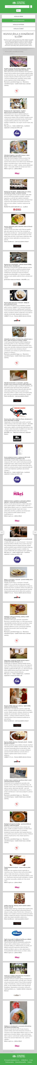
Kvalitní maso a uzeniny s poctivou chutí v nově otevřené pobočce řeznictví (17, 780)
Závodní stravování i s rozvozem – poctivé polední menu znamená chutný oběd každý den (17, 383)
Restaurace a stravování (20, 50)
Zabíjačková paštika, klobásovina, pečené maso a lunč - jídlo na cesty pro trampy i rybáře (18, 339)
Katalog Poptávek (18, 24)
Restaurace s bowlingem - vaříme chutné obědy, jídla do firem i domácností (18, 265)
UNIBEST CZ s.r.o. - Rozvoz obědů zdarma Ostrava (17, 316)
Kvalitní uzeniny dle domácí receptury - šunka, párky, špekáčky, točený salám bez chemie (17, 69)
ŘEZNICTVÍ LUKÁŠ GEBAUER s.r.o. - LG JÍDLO (16, 207)
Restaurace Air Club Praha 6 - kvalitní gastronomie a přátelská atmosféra (15, 111)
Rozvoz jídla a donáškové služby (14, 51)
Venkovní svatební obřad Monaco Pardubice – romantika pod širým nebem (17, 976)
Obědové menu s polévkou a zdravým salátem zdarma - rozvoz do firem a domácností (17, 501)
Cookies (30, 1062)
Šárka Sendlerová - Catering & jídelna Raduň (16, 241)
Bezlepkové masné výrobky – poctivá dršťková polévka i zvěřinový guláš (17, 824)
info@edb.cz (24, 1060)
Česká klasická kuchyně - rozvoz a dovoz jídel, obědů (17, 868)
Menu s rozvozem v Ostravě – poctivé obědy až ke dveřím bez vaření (18, 580)
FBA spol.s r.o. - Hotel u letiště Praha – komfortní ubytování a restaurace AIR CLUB (17, 126)
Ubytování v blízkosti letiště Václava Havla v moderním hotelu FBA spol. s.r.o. (16, 661)
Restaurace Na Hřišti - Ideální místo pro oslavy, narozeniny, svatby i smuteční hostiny (17, 192)
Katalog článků (19, 29)
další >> (13, 53)
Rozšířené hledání (27, 6)
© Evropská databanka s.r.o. (11, 1060)
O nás (31, 1060)
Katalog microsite (7, 50)
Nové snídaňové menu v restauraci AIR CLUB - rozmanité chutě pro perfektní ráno (17, 457)
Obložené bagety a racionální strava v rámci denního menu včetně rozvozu (17, 155)
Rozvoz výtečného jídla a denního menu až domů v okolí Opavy (18, 227)
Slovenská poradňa (20, 1062)
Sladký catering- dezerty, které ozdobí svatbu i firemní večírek (17, 906)
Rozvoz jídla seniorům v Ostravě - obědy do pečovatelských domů (16, 303)
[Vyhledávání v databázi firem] (18, 1056)
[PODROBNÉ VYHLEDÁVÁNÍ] (2, 532)
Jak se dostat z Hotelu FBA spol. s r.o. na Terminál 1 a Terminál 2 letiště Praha (18, 539)
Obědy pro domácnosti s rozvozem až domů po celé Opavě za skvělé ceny (17, 1026)
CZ (18, 10)
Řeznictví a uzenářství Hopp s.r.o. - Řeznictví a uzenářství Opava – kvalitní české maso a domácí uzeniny (17, 83)
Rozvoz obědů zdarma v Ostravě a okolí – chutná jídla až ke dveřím (18, 742)
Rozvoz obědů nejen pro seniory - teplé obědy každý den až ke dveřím (17, 706)
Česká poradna (9, 1062)
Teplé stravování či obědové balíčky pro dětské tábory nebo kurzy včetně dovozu (17, 939)
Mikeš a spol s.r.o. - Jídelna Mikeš (13, 168)
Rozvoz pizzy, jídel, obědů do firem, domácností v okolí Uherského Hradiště (18, 419)
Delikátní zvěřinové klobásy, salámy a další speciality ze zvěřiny (16, 617)
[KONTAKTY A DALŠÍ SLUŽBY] (35, 532)
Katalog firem (18, 16)
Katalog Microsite (18, 20)
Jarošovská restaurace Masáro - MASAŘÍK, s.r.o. (17, 279)
